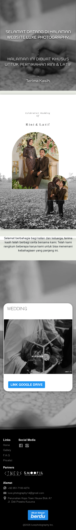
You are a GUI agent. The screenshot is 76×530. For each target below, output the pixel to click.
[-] (21, 445)
